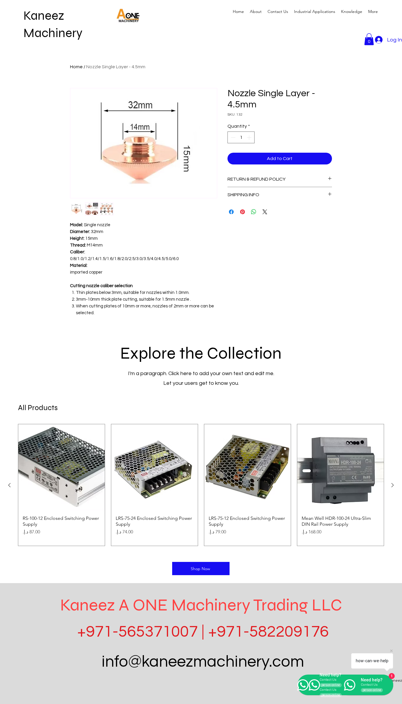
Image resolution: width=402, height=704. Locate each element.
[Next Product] (392, 485)
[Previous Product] (9, 485)
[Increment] (249, 137)
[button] (314, 11)
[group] (201, 485)
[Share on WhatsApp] (253, 211)
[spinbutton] (241, 137)
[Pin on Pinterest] (242, 211)
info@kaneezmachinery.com (203, 662)
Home (76, 66)
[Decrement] (232, 137)
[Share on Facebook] (231, 211)
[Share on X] (264, 211)
